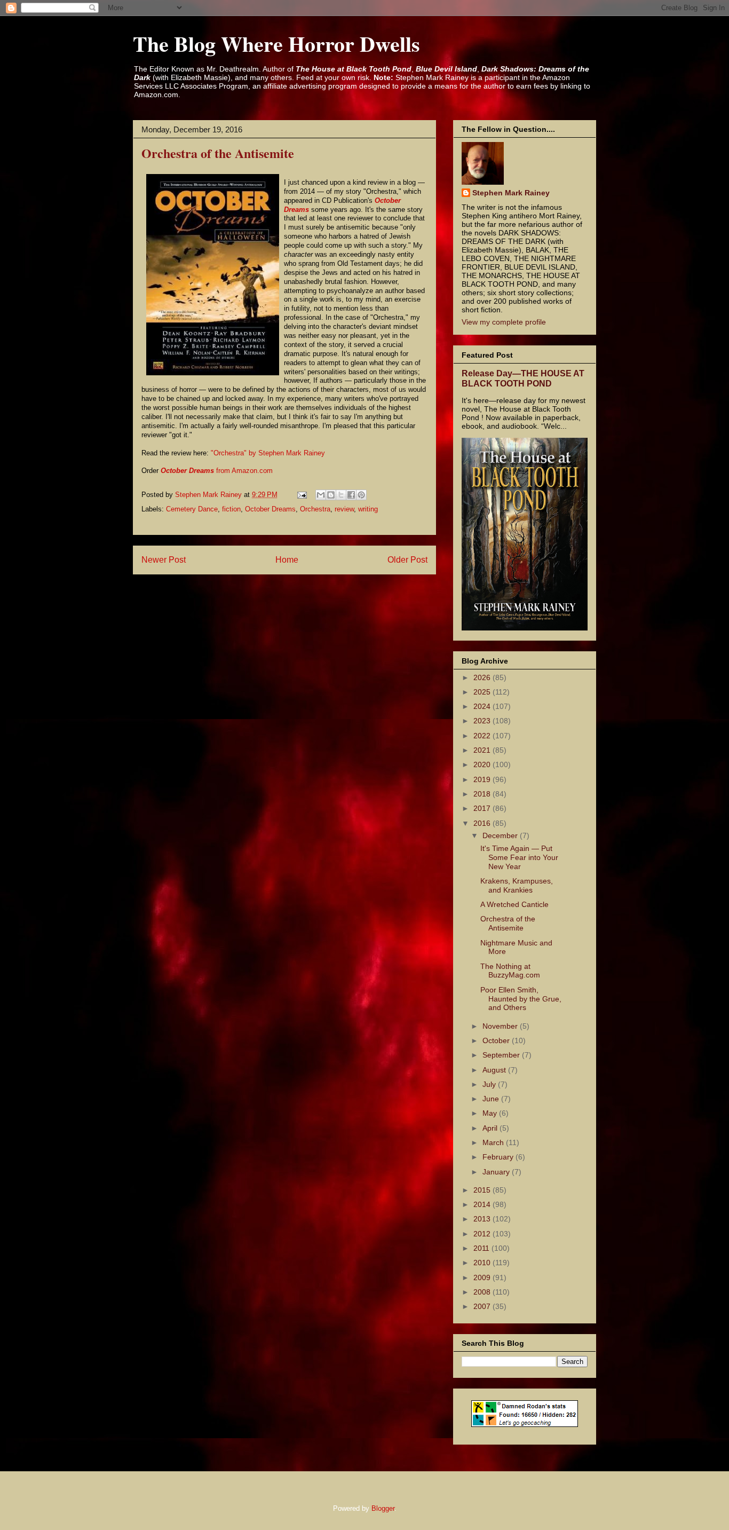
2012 (483, 1233)
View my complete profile (504, 322)
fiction (231, 509)
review (344, 509)
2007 (483, 1306)
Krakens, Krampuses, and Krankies (516, 885)
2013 (483, 1218)
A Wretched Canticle (514, 904)
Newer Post (163, 559)
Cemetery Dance (192, 509)
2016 (483, 823)
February (499, 1157)
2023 (483, 720)
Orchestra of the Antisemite (507, 923)
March (494, 1142)
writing (368, 509)
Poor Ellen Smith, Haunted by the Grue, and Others (520, 998)
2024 (483, 706)
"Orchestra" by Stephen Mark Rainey (268, 453)
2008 (483, 1292)
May (490, 1113)
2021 (483, 750)
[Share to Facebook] (351, 495)
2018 (483, 794)
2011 (482, 1248)
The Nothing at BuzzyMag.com (510, 971)
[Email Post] (301, 495)
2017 (483, 808)
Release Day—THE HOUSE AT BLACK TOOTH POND (523, 378)
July (490, 1084)
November (501, 1026)
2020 (483, 764)
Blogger (382, 1508)
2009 (483, 1277)
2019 (483, 779)
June (491, 1098)
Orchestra (315, 509)
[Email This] (320, 495)
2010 (483, 1262)
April (491, 1128)
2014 (483, 1204)
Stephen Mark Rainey (511, 192)
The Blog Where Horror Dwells (276, 43)
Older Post (407, 559)
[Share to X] (341, 495)
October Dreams (270, 509)
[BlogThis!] (331, 495)
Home (286, 559)
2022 (483, 735)
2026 (483, 677)
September (502, 1055)
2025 (483, 692)
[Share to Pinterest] (361, 495)
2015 (483, 1190)
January (497, 1172)
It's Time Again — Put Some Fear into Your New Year (519, 857)
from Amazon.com (217, 471)
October (497, 1040)
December (501, 835)
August (495, 1070)
